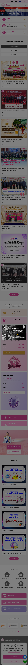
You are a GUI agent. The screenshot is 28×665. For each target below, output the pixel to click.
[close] (24, 326)
